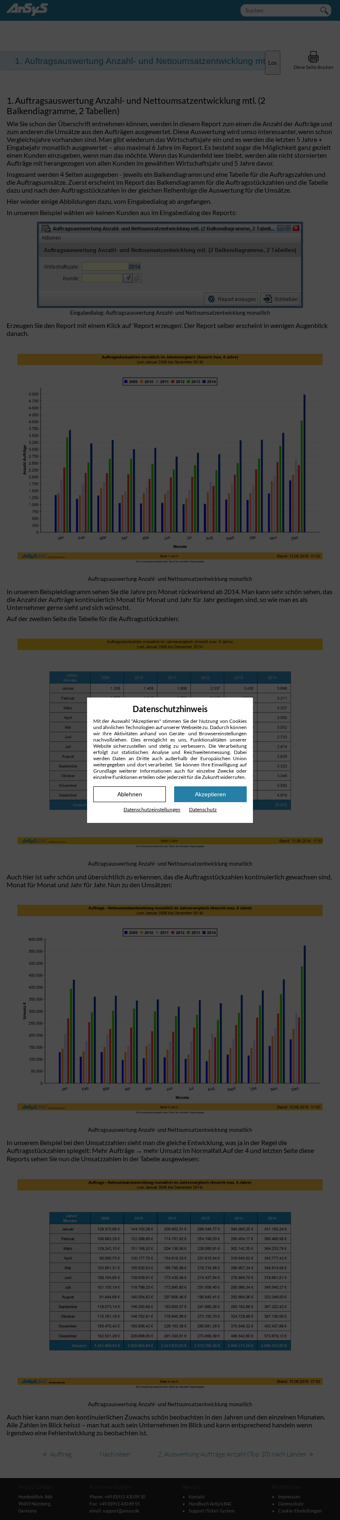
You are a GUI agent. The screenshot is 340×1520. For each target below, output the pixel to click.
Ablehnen (129, 794)
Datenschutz (203, 809)
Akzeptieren (210, 794)
